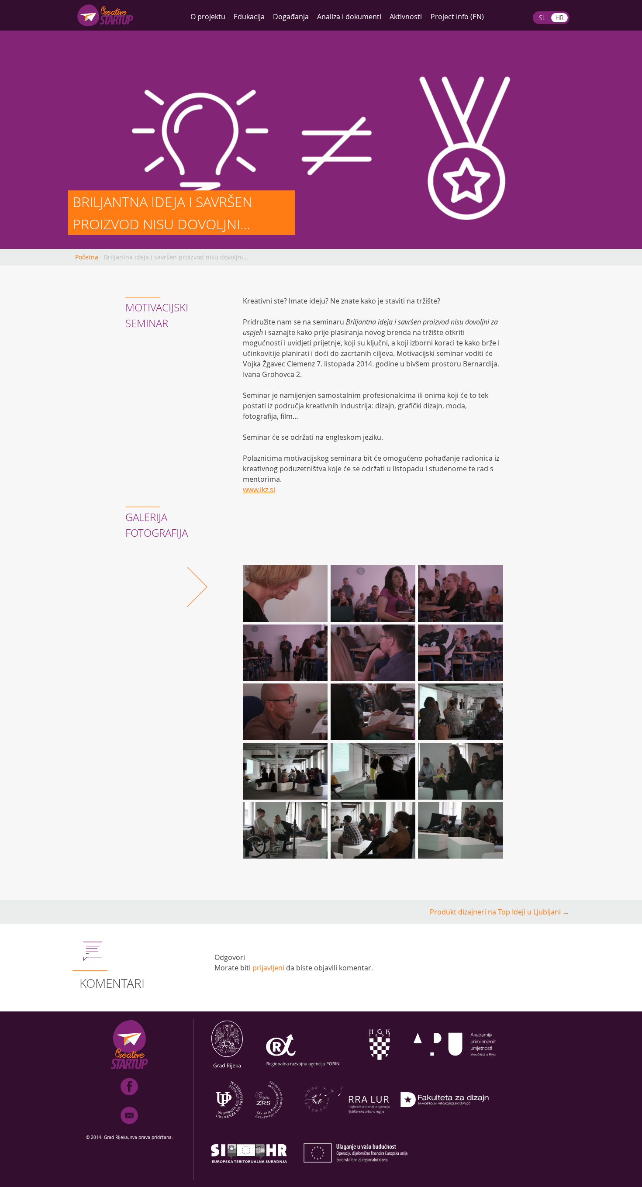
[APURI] (455, 1068)
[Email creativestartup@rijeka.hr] (129, 1126)
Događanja (291, 16)
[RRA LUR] (347, 1123)
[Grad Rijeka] (227, 1068)
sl (542, 18)
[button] (287, 594)
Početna (86, 257)
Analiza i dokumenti (349, 16)
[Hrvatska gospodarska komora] (379, 1068)
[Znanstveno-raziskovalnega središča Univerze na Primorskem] (249, 1123)
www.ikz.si (259, 489)
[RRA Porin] (303, 1068)
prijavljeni (268, 968)
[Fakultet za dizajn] (445, 1123)
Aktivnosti (406, 16)
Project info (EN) (457, 16)
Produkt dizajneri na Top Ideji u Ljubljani (500, 912)
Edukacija (249, 16)
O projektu (207, 16)
